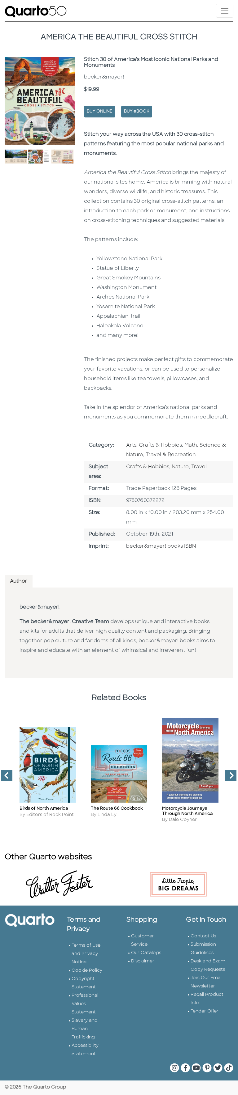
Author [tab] (18, 581)
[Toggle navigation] (224, 11)
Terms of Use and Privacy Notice (86, 954)
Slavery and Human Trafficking (85, 1029)
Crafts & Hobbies (147, 467)
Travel (199, 467)
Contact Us (203, 936)
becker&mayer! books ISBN (161, 546)
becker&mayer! (40, 607)
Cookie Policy (87, 970)
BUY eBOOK (136, 111)
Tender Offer (204, 1011)
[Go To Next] (228, 778)
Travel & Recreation (171, 454)
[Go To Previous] (4, 778)
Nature (180, 467)
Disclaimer (142, 961)
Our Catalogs (146, 953)
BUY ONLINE (99, 111)
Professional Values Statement (85, 1004)
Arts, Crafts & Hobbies (154, 445)
